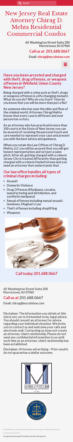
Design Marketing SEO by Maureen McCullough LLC (24, 436)
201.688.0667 (58, 51)
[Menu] (65, 64)
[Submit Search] (19, 3)
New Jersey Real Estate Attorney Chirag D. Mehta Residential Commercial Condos (36, 23)
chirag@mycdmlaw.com (53, 57)
